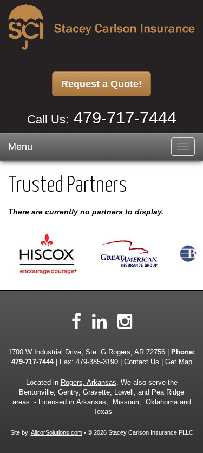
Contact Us (141, 362)
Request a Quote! (101, 83)
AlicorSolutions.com (56, 432)
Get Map (178, 362)
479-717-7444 (125, 117)
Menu (20, 146)
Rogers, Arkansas (88, 382)
